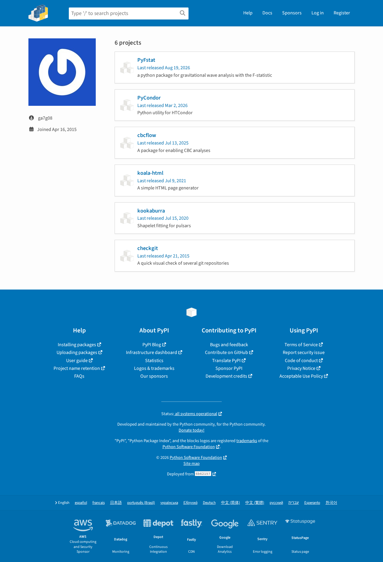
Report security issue (304, 352)
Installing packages (77, 344)
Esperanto (312, 502)
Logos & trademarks (154, 368)
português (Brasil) (141, 502)
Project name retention (77, 368)
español (81, 502)
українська (169, 502)
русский (276, 502)
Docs (267, 13)
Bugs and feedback (229, 344)
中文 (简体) (230, 502)
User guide (77, 360)
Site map (191, 463)
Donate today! (191, 430)
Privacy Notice (301, 368)
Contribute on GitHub (226, 352)
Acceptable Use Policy (301, 376)
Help (248, 13)
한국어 (331, 502)
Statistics (154, 360)
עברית (293, 502)
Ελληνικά (190, 502)
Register (342, 13)
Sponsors (292, 13)
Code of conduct (301, 360)
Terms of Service (301, 344)
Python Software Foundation (188, 447)
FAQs (79, 376)
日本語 (116, 502)
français (98, 502)
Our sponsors (154, 376)
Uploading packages (77, 352)
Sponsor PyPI (228, 368)
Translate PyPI (226, 360)
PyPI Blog (151, 344)
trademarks (246, 441)
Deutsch (209, 502)
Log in (317, 13)
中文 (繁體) (254, 502)
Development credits (226, 376)
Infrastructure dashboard (151, 352)
